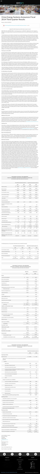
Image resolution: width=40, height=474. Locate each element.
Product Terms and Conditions (8, 472)
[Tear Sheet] (35, 454)
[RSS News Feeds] (27, 454)
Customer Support (20, 469)
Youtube (33, 464)
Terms (2, 472)
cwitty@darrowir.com (4, 439)
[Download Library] (20, 454)
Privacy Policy (15, 472)
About (20, 464)
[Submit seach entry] (39, 0)
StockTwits (33, 467)
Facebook (33, 463)
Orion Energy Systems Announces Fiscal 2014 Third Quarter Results (16, 25)
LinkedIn (33, 466)
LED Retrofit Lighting (20, 459)
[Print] (4, 454)
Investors (19, 467)
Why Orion (20, 461)
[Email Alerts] (12, 454)
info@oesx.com (7, 459)
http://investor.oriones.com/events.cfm (32, 121)
